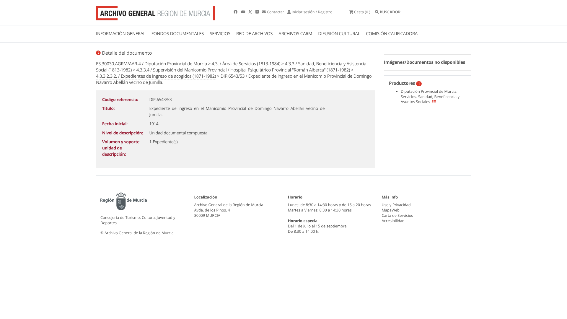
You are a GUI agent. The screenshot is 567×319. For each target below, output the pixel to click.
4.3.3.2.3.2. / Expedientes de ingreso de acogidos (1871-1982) (156, 76)
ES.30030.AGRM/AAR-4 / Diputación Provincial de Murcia (151, 64)
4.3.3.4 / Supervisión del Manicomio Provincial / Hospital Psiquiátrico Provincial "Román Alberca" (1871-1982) (243, 70)
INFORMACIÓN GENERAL (120, 34)
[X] (250, 11)
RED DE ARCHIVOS (254, 34)
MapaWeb (391, 210)
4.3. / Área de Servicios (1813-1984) (246, 64)
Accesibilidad (393, 220)
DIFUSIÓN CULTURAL (339, 34)
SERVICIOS (220, 34)
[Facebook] (236, 11)
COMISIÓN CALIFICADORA (392, 34)
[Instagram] (257, 11)
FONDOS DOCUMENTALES (177, 34)
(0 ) (362, 11)
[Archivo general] (155, 12)
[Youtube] (243, 11)
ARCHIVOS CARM (295, 34)
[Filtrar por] (434, 101)
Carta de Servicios (397, 215)
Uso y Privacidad (396, 204)
